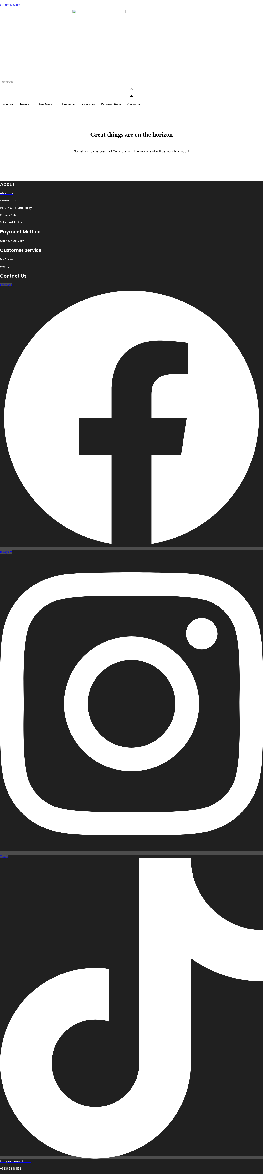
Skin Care (45, 104)
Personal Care (111, 104)
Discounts (133, 104)
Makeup (23, 104)
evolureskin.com (10, 4)
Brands (8, 104)
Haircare (68, 104)
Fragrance (87, 104)
